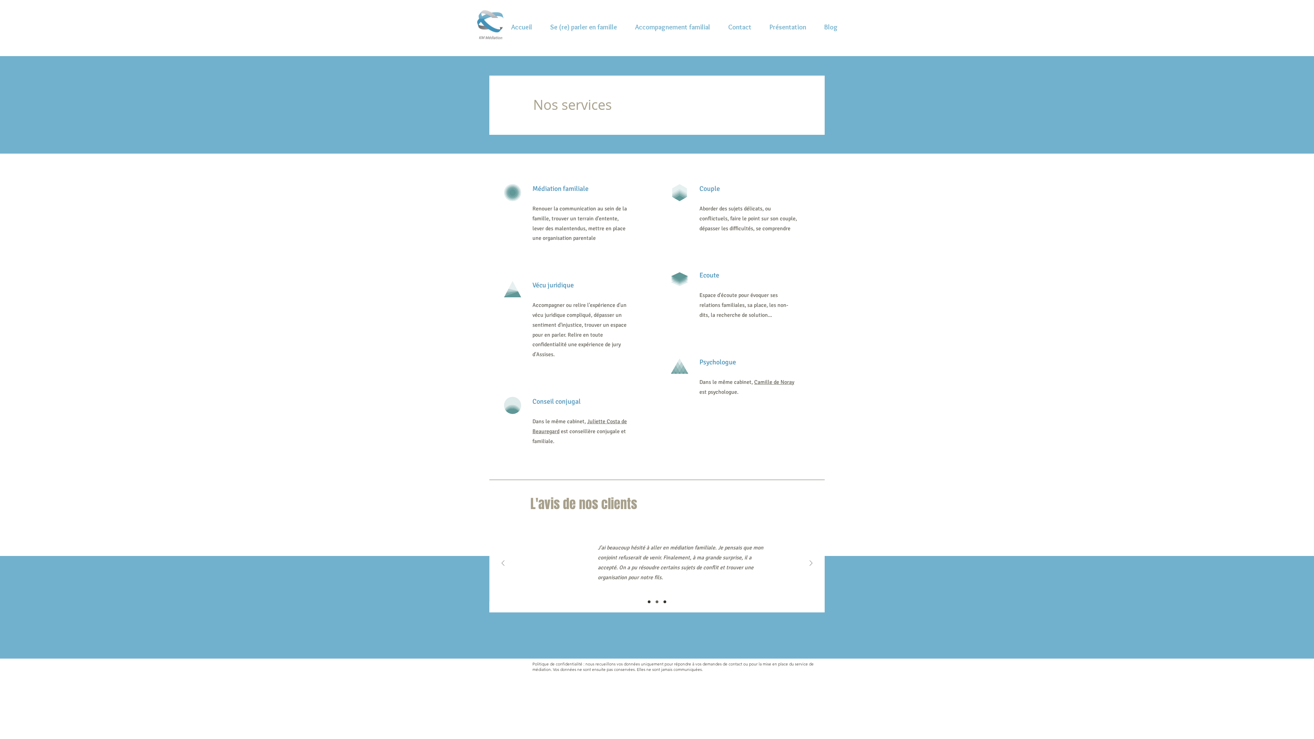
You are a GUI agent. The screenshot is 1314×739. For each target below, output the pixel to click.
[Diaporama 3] (665, 601)
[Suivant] (811, 563)
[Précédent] (503, 563)
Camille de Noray (774, 382)
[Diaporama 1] (649, 601)
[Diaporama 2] (657, 601)
